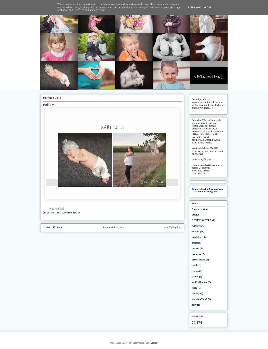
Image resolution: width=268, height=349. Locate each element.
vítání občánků (199, 299)
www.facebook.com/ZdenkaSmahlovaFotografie (209, 190)
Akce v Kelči (198, 209)
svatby (195, 276)
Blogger (154, 343)
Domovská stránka (113, 227)
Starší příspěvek (173, 227)
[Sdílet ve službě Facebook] (59, 208)
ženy (194, 304)
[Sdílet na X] (56, 208)
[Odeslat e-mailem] (50, 208)
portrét (195, 248)
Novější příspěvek (53, 227)
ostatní (195, 242)
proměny (196, 254)
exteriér (52, 213)
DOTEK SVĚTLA (202, 220)
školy (194, 287)
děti (194, 214)
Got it (207, 7)
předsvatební (198, 259)
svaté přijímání (199, 282)
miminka (68, 213)
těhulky (76, 213)
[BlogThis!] (53, 208)
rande (195, 265)
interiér (60, 213)
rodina (195, 271)
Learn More (194, 7)
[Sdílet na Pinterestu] (62, 208)
